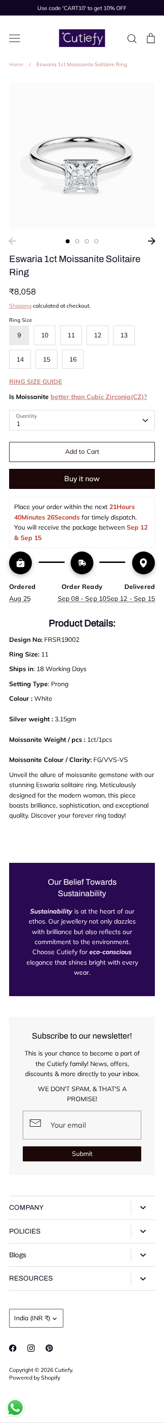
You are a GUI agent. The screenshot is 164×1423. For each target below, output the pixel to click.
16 (73, 359)
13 (124, 335)
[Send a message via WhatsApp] (15, 1407)
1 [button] (68, 241)
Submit (82, 1154)
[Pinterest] (49, 1348)
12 (97, 335)
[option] (82, 156)
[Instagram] (31, 1348)
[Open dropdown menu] (143, 1208)
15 (46, 359)
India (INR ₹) (32, 1318)
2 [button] (77, 241)
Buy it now (82, 478)
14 (20, 359)
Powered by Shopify (34, 1377)
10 (44, 335)
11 (71, 335)
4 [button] (96, 241)
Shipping (20, 305)
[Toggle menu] (15, 38)
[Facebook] (13, 1348)
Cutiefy (63, 1369)
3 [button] (87, 241)
